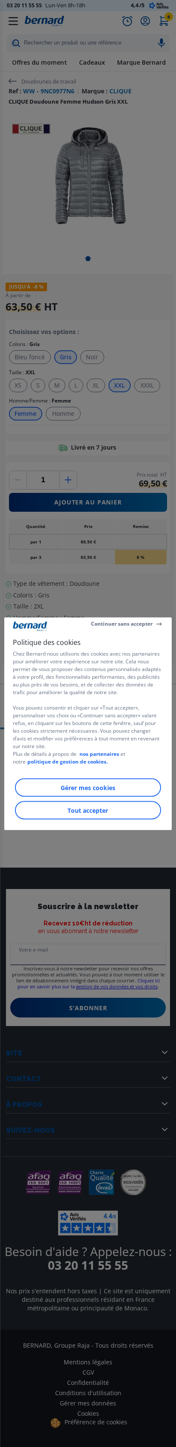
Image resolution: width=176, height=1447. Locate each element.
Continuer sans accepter (122, 623)
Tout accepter (87, 810)
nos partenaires (99, 753)
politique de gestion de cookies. (67, 761)
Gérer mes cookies (88, 787)
